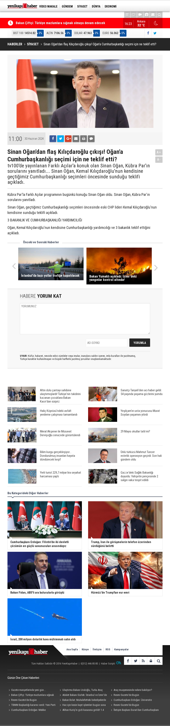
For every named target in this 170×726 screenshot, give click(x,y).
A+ (159, 152)
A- (159, 160)
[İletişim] (153, 15)
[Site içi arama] (159, 15)
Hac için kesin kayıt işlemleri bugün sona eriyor (82, 705)
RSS (108, 649)
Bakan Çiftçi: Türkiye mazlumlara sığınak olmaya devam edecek (60, 23)
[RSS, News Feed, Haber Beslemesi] (143, 661)
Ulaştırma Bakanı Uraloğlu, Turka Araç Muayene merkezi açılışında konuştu (81, 690)
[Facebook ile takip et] (147, 33)
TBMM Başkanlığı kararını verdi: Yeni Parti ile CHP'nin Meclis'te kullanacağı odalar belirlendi (31, 705)
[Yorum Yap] (91, 138)
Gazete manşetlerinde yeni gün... (28, 689)
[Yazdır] (83, 138)
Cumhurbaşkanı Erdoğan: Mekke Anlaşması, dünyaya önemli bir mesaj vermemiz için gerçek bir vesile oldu (32, 710)
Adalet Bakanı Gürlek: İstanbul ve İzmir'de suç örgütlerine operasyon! (83, 695)
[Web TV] (140, 15)
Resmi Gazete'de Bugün (126, 694)
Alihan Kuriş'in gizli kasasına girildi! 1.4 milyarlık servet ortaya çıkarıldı (81, 710)
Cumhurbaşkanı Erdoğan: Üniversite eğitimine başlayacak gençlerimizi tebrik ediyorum (131, 700)
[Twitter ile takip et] (155, 33)
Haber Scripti (108, 663)
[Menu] (127, 15)
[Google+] (68, 138)
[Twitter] (60, 138)
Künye (85, 649)
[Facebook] (53, 138)
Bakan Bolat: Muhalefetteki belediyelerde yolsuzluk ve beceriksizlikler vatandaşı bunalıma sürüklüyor (82, 700)
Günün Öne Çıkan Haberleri (23, 678)
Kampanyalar (121, 649)
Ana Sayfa (72, 649)
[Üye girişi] (151, 661)
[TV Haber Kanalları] (134, 15)
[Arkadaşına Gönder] (76, 138)
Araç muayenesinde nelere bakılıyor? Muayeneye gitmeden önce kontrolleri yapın (133, 690)
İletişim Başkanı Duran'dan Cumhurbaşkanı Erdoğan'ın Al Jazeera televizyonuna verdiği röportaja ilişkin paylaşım (134, 710)
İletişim (97, 649)
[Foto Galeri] (146, 15)
